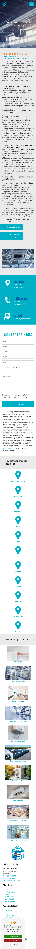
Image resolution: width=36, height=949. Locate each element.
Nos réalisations (10, 899)
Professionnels (10, 892)
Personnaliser (13, 944)
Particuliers (9, 897)
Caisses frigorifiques (12, 917)
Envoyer (20, 404)
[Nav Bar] (31, 4)
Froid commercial (11, 913)
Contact (7, 894)
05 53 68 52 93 (20, 302)
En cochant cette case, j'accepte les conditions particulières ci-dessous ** (15, 396)
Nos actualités (10, 901)
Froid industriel (10, 915)
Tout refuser (12, 940)
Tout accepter (13, 937)
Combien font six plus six (11, 367)
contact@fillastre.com (22, 319)
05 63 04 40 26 (20, 304)
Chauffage (8, 911)
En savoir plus (13, 227)
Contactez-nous (14, 235)
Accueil (7, 890)
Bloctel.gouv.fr (7, 448)
